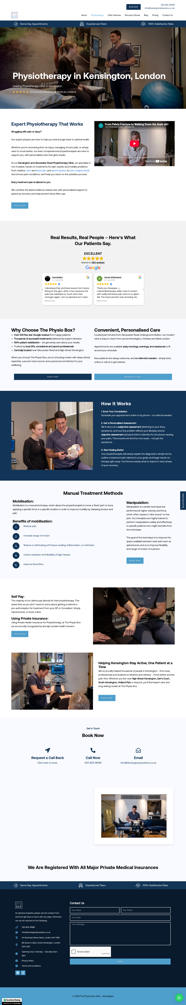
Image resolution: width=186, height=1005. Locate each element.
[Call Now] (93, 750)
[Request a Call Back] (47, 750)
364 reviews (98, 262)
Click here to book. (48, 762)
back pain (41, 170)
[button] (134, 7)
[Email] (138, 750)
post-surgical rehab (80, 170)
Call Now (93, 758)
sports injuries (59, 170)
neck (28, 170)
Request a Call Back (47, 758)
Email (138, 758)
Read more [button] (50, 301)
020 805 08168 (93, 762)
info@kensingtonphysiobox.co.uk (160, 8)
